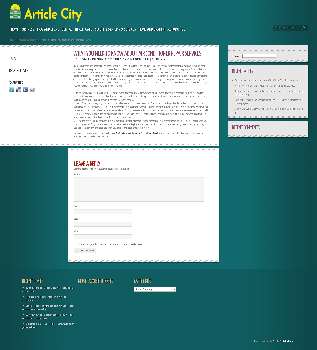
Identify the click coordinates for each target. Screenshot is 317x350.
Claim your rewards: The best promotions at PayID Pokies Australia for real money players (47, 316)
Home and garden (152, 29)
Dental (67, 29)
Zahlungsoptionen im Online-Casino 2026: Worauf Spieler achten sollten (268, 80)
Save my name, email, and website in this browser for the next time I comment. (110, 244)
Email (77, 218)
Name (77, 206)
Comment (78, 174)
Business (27, 29)
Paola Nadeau (92, 59)
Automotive (176, 29)
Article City (267, 341)
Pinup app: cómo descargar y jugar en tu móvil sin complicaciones (264, 85)
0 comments (158, 59)
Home (15, 29)
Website (77, 231)
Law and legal (48, 29)
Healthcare (83, 29)
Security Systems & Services (115, 29)
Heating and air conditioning (28, 39)
